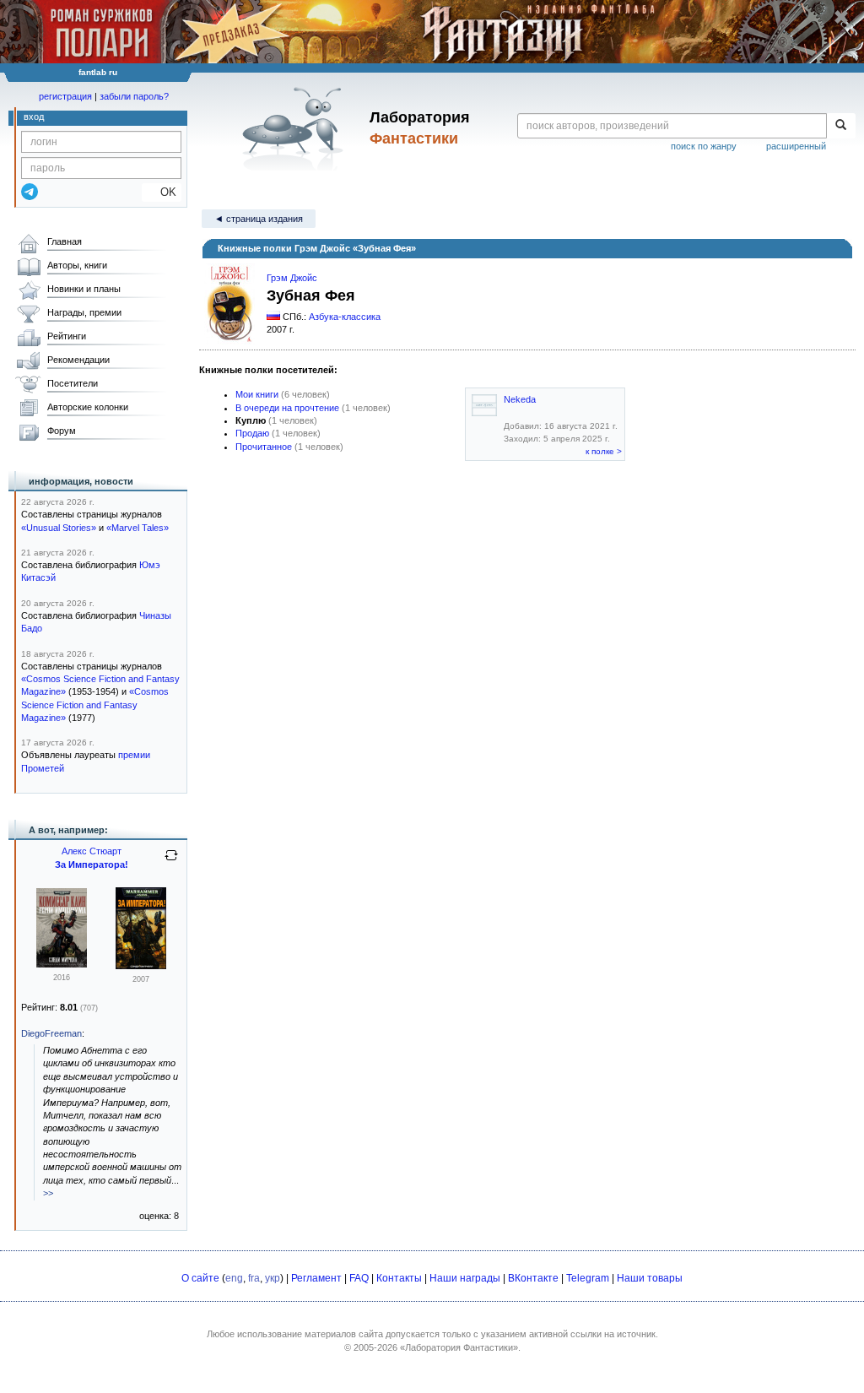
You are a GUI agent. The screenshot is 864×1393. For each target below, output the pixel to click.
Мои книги (256, 394)
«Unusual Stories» (58, 528)
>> (48, 1193)
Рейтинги (66, 336)
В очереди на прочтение (287, 408)
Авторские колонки (87, 407)
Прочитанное (263, 447)
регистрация (65, 96)
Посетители (72, 383)
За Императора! (91, 864)
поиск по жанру (704, 146)
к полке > (604, 451)
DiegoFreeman (51, 1033)
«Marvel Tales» (137, 528)
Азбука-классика (345, 317)
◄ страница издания (258, 219)
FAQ (359, 1278)
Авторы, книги (77, 265)
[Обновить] (171, 862)
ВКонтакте (533, 1278)
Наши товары (650, 1278)
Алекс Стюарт (92, 851)
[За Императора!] (141, 966)
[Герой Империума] (61, 964)
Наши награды (464, 1278)
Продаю (252, 433)
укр (272, 1278)
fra (254, 1278)
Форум (61, 430)
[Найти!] (841, 125)
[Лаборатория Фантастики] (295, 128)
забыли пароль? (134, 96)
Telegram (587, 1278)
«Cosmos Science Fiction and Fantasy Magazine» (95, 704)
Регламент (316, 1278)
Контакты (399, 1278)
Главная (64, 241)
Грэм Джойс (292, 278)
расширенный (796, 146)
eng (234, 1278)
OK (161, 192)
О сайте (200, 1278)
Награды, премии (84, 312)
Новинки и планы (84, 289)
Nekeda (520, 399)
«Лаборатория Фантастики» (459, 1347)
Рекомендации (78, 360)
